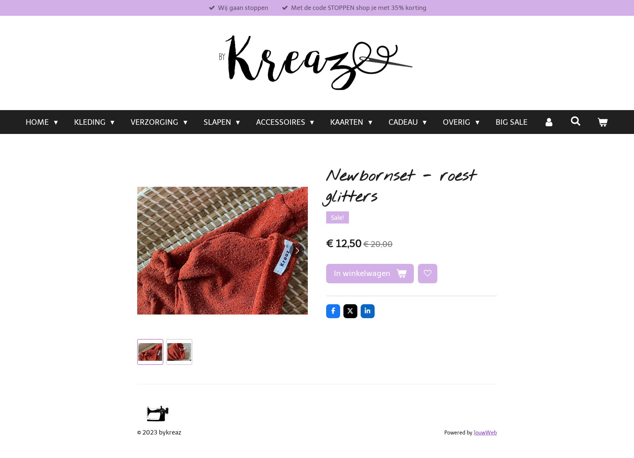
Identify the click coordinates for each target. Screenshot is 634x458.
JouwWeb (485, 433)
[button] (150, 352)
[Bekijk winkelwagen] (602, 122)
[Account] (549, 122)
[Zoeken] (575, 121)
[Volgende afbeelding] (296, 250)
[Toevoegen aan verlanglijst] (427, 273)
